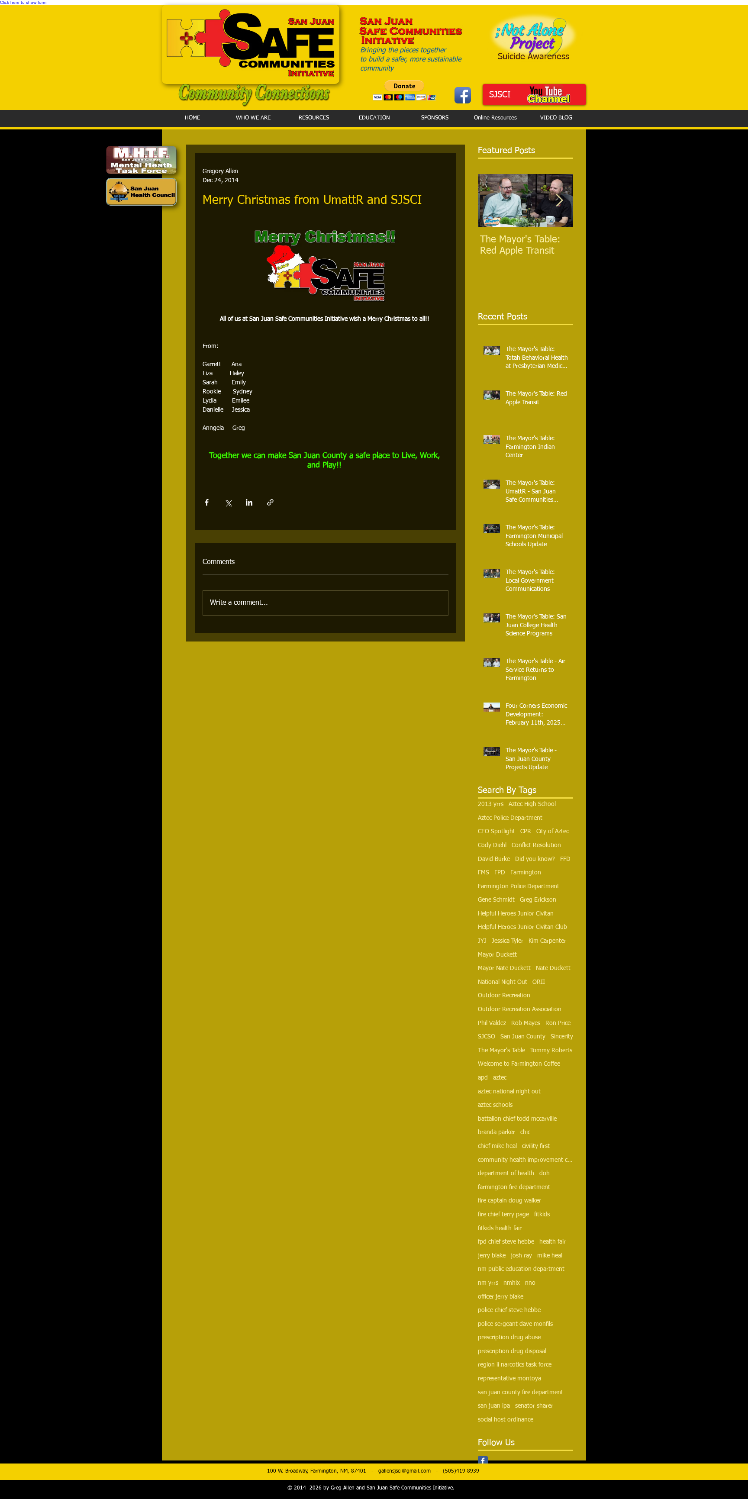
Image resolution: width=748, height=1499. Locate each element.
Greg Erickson (538, 900)
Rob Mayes (525, 1023)
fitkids (542, 1215)
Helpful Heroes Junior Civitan (516, 914)
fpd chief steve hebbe (506, 1242)
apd (483, 1078)
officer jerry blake (500, 1297)
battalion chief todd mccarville (517, 1119)
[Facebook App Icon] (463, 95)
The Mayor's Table (501, 1051)
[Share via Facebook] (207, 502)
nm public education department (521, 1269)
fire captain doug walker (509, 1201)
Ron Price (558, 1023)
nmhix (511, 1283)
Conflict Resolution (536, 845)
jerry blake (492, 1256)
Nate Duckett (553, 968)
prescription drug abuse (509, 1338)
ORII (538, 982)
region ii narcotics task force (514, 1365)
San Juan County (522, 1037)
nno (530, 1283)
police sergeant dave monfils (515, 1324)
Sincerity (562, 1037)
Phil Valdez (492, 1023)
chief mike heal (497, 1146)
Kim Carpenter (547, 941)
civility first (536, 1146)
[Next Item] (559, 201)
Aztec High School (532, 804)
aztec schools (495, 1105)
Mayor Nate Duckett (504, 968)
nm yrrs (488, 1283)
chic (525, 1132)
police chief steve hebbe (509, 1310)
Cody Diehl (492, 845)
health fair (552, 1242)
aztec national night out (509, 1092)
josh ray (521, 1256)
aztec (499, 1078)
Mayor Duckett (497, 955)
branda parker (496, 1132)
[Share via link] (270, 502)
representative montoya (509, 1379)
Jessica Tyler (507, 941)
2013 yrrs (490, 804)
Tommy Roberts (551, 1051)
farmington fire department (514, 1187)
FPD (499, 873)
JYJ (482, 941)
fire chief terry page (503, 1215)
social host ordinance (505, 1420)
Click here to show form (23, 2)
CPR (525, 831)
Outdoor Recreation (504, 996)
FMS (483, 873)
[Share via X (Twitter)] (228, 502)
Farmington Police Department (518, 886)
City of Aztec (552, 831)
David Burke (494, 859)
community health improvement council (525, 1160)
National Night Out (502, 982)
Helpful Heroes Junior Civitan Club (522, 927)
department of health (506, 1173)
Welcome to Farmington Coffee (519, 1064)
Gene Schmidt (496, 900)
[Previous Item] (492, 201)
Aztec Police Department (510, 818)
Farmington (525, 873)
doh (544, 1173)
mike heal (549, 1256)
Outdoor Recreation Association (519, 1009)
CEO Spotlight (496, 831)
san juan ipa (494, 1406)
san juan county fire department (520, 1392)
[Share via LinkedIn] (249, 502)
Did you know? (535, 859)
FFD (565, 859)
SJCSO (486, 1037)
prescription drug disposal (512, 1351)
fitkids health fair (500, 1228)
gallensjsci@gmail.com (404, 1471)
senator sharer (534, 1406)
